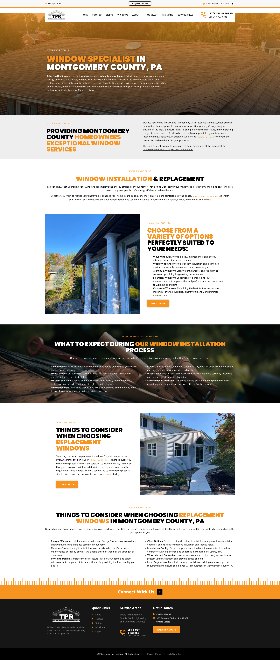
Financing (167, 14)
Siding (109, 14)
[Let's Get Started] (203, 15)
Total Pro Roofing (100, 460)
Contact (152, 14)
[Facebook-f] (233, 3)
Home (85, 14)
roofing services (205, 136)
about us (108, 474)
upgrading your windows (206, 196)
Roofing (97, 14)
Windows (122, 14)
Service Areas (185, 14)
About (136, 14)
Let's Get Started (221, 13)
